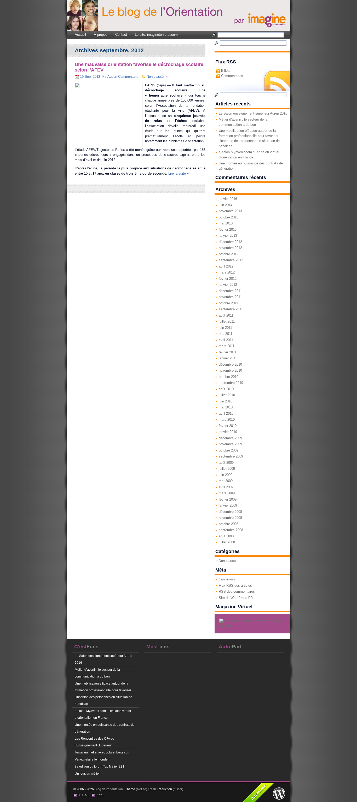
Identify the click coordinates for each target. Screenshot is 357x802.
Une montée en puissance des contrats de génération (105, 728)
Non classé (227, 561)
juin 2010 (225, 401)
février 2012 (228, 279)
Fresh (152, 789)
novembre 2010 (230, 370)
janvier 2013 (228, 235)
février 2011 (227, 352)
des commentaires (237, 591)
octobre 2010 (228, 377)
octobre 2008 (228, 524)
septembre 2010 (231, 383)
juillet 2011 (227, 321)
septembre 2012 (231, 260)
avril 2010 (226, 413)
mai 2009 (226, 481)
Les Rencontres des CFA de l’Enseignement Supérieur (94, 742)
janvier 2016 (228, 199)
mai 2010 (226, 407)
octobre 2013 (228, 217)
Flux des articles (235, 585)
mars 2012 (227, 272)
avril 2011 (226, 340)
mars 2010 (227, 419)
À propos (100, 35)
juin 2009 (225, 475)
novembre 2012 (230, 248)
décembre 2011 (230, 291)
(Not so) (142, 789)
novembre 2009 (230, 444)
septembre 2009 (231, 456)
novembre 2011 (230, 297)
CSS (100, 795)
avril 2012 (226, 266)
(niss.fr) (178, 789)
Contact (121, 35)
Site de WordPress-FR (236, 598)
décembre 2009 (230, 438)
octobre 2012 (228, 254)
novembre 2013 (230, 211)
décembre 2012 (230, 242)
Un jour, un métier (87, 773)
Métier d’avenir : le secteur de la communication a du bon (97, 673)
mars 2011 (226, 346)
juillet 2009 (227, 469)
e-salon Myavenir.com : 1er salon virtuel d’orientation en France (103, 714)
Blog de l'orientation (109, 789)
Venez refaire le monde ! (92, 759)
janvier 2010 (228, 432)
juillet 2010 (227, 395)
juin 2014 (225, 205)
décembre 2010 (230, 364)
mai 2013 (226, 223)
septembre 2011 (231, 309)
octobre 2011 (228, 303)
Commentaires (232, 76)
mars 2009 (227, 493)
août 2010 (226, 389)
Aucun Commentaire (122, 77)
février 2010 (228, 426)
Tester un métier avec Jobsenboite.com (102, 752)
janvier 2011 (228, 358)
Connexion (227, 579)
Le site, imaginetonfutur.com (156, 35)
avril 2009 (226, 487)
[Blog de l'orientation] (281, 20)
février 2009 (228, 499)
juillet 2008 (227, 542)
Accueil (80, 35)
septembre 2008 (231, 530)
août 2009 (226, 463)
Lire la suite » (178, 173)
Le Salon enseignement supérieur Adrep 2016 (253, 113)
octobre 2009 (228, 450)
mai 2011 (225, 334)
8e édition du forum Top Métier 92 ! (99, 766)
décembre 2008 (230, 512)
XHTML (84, 795)
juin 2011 (225, 328)
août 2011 (226, 315)
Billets (226, 71)
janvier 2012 (228, 285)
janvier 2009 (228, 505)
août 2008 (226, 536)
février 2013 (228, 229)
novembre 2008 (230, 518)
